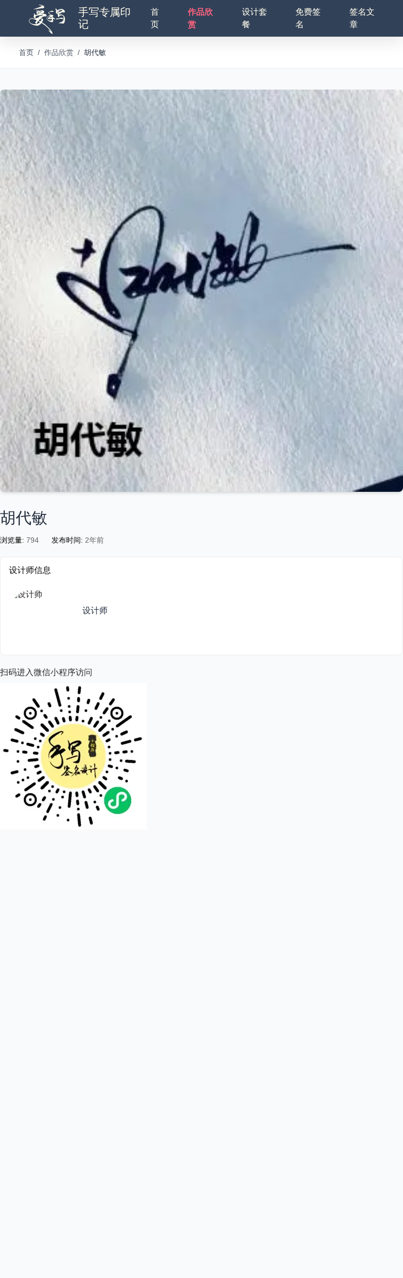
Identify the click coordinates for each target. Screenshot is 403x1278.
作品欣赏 (200, 18)
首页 (155, 18)
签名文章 (362, 18)
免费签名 (308, 18)
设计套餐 (254, 18)
